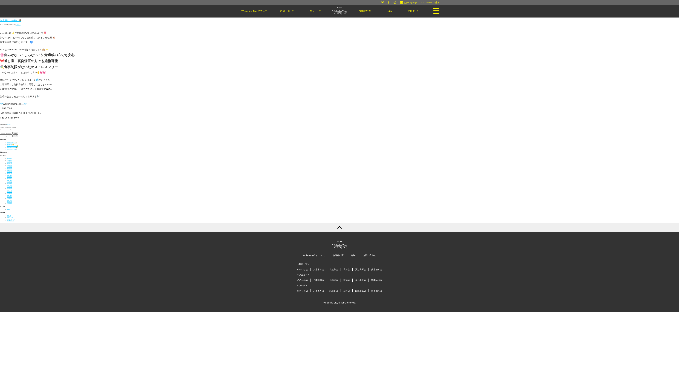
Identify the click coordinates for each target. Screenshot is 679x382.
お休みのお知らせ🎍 (12, 142)
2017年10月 (9, 180)
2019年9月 (9, 163)
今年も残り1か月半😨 (12, 147)
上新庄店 (18, 24)
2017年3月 (9, 191)
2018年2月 (9, 173)
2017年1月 (9, 195)
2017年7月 (9, 185)
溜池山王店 (360, 269)
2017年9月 (9, 182)
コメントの (11, 219)
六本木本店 (318, 269)
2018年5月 (9, 168)
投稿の (10, 217)
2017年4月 (9, 190)
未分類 (8, 124)
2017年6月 (9, 186)
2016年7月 (9, 203)
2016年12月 (9, 196)
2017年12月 (9, 176)
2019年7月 (9, 166)
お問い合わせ (369, 255)
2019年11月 (9, 160)
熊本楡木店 (376, 269)
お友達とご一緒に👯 (10, 20)
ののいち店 (302, 269)
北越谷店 (333, 269)
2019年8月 (9, 165)
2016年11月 (9, 198)
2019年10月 (9, 162)
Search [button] (15, 133)
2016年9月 (9, 200)
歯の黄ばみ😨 (10, 144)
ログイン (9, 215)
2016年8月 (9, 201)
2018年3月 (9, 171)
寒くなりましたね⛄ (12, 149)
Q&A (353, 255)
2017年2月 (9, 193)
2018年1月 (9, 175)
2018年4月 (9, 170)
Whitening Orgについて (314, 255)
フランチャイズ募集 (429, 2)
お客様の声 (338, 255)
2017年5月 (9, 188)
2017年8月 (9, 183)
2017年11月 (9, 178)
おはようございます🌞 (12, 145)
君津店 (346, 269)
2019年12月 (9, 158)
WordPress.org (10, 220)
